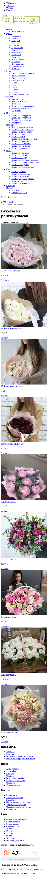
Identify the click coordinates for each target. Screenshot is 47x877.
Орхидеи (15, 45)
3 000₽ (10, 202)
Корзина (10, 754)
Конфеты (15, 190)
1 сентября (11, 771)
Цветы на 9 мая (18, 136)
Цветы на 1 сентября (20, 153)
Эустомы (15, 62)
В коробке (15, 104)
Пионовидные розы (20, 94)
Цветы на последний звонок (24, 139)
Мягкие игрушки (19, 193)
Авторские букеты (19, 101)
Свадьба (10, 776)
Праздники (11, 125)
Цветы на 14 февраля (20, 146)
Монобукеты (17, 99)
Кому (8, 169)
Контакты (10, 10)
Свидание (10, 783)
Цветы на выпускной (21, 143)
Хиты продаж (17, 31)
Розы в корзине (18, 78)
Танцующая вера (8, 675)
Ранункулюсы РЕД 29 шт (12, 444)
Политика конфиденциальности (20, 759)
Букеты (9, 97)
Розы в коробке (18, 76)
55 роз (9, 836)
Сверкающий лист (9, 559)
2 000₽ (4, 202)
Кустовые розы (18, 64)
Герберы (15, 43)
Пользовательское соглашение (19, 756)
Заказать (4, 280)
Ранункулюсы (17, 66)
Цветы (9, 33)
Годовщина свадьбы (15, 778)
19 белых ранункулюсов (12, 328)
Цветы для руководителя (22, 179)
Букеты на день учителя (22, 127)
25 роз (14, 85)
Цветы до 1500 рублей (21, 115)
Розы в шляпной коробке (22, 73)
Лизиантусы (16, 52)
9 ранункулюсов (8, 501)
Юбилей (10, 773)
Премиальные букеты (21, 120)
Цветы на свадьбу (19, 157)
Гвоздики (15, 41)
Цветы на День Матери (21, 132)
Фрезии (14, 50)
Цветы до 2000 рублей (21, 118)
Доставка (10, 5)
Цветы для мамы (18, 171)
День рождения (13, 785)
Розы (8, 71)
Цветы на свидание (20, 164)
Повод (9, 150)
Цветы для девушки (20, 176)
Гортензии (16, 55)
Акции (9, 29)
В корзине (10, 186)
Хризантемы (17, 48)
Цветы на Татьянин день (22, 129)
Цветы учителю (18, 181)
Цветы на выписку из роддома (25, 162)
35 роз (14, 87)
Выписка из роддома (15, 780)
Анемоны (15, 69)
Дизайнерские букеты (21, 108)
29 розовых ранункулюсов (13, 271)
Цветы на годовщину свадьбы (24, 160)
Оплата (9, 8)
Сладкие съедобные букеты (18, 807)
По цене (10, 113)
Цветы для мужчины (20, 183)
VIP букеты (16, 122)
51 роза (14, 90)
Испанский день (8, 617)
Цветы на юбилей (19, 155)
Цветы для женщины (20, 174)
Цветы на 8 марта (19, 148)
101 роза (15, 92)
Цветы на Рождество (20, 141)
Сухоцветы (16, 111)
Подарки (10, 188)
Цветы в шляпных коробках (23, 106)
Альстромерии (18, 59)
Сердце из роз (17, 80)
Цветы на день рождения (22, 167)
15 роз (14, 83)
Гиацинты (15, 57)
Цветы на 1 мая (18, 134)
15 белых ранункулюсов (12, 386)
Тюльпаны (16, 36)
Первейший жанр (9, 732)
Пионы (14, 38)
